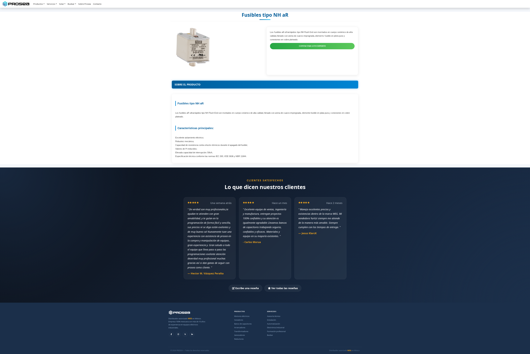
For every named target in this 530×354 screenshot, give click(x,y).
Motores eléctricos (241, 316)
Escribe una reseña (247, 288)
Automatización (273, 324)
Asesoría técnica (273, 316)
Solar (61, 3)
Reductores (239, 339)
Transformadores (241, 331)
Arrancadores (239, 327)
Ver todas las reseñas (284, 288)
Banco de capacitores (243, 324)
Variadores (238, 320)
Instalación (271, 320)
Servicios (51, 3)
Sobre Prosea (84, 3)
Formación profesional (276, 331)
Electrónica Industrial (275, 327)
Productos (38, 3)
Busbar (71, 3)
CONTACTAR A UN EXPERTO (312, 46)
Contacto (97, 3)
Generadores (239, 335)
